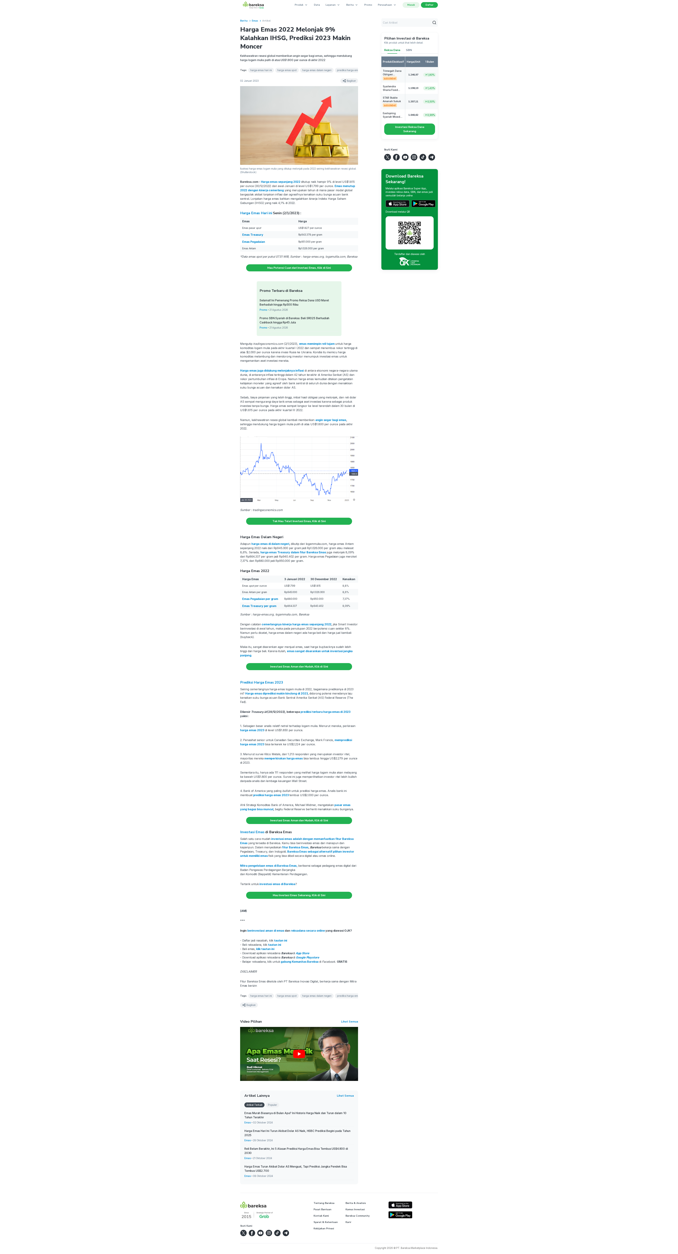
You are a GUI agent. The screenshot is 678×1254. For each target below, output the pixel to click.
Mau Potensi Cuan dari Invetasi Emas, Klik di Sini (299, 268)
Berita (244, 20)
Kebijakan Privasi (324, 1228)
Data (317, 5)
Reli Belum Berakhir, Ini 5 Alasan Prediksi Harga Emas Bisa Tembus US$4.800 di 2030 (296, 1151)
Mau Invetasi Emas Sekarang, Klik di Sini (299, 895)
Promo (368, 5)
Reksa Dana (392, 50)
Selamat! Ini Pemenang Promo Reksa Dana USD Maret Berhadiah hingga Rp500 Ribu (294, 302)
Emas (255, 20)
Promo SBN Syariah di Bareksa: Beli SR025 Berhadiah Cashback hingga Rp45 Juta (294, 320)
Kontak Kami (321, 1215)
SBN (409, 50)
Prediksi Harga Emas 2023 (261, 682)
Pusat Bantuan (322, 1209)
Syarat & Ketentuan (326, 1222)
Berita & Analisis (356, 1203)
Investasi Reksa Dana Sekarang (409, 129)
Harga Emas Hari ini (256, 213)
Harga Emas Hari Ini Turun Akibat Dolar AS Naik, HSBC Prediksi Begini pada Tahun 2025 (297, 1133)
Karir (348, 1222)
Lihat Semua (349, 1022)
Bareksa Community (358, 1215)
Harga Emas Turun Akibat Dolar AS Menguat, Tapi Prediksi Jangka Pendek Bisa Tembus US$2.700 (295, 1168)
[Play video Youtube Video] (299, 1054)
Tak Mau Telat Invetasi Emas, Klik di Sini (299, 521)
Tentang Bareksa (324, 1203)
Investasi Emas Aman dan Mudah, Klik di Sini (299, 667)
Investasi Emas (252, 832)
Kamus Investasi (355, 1209)
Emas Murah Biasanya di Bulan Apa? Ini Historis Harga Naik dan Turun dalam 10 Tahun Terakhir (295, 1115)
